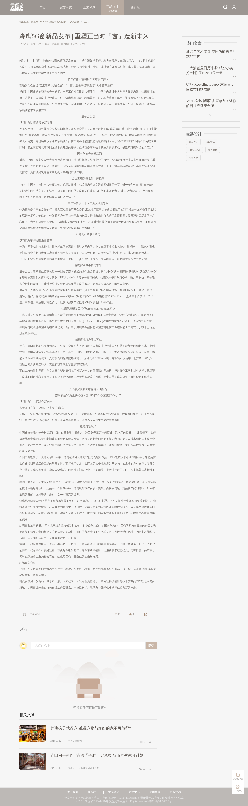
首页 (43, 7)
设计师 (135, 7)
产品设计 (112, 7)
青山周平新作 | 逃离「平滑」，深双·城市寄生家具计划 (97, 755)
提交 (151, 645)
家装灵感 (66, 7)
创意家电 (193, 158)
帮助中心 (134, 792)
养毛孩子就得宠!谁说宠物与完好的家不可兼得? (90, 728)
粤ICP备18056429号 (160, 801)
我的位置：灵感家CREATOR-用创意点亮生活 (42, 21)
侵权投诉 (175, 792)
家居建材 (212, 150)
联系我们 (93, 792)
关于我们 (72, 792)
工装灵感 (89, 7)
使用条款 (154, 792)
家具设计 (193, 142)
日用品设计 (194, 150)
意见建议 (113, 792)
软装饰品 (210, 142)
